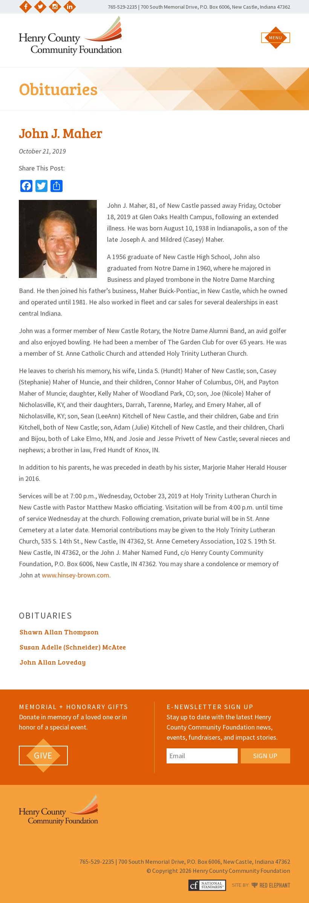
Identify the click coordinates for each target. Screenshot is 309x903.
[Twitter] (40, 7)
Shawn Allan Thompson (59, 631)
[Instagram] (55, 7)
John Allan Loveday (53, 661)
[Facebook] (25, 7)
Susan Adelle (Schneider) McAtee (73, 646)
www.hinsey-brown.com (75, 575)
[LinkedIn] (69, 7)
